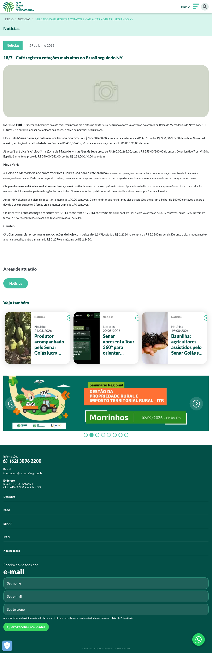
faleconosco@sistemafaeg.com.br (23, 473)
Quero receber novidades (26, 627)
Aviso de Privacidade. (122, 618)
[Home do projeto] (19, 6)
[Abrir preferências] (7, 646)
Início (9, 19)
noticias (24, 19)
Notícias (15, 283)
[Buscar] (205, 7)
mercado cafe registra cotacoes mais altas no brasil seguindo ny (84, 19)
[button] (196, 403)
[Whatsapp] (198, 639)
